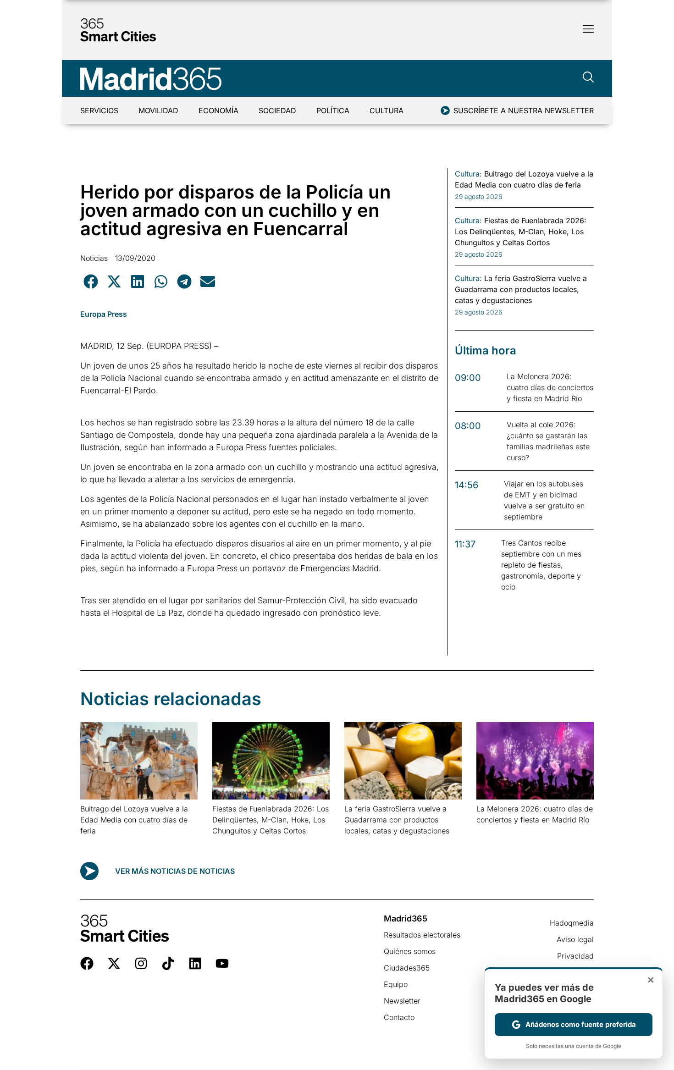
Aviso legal (575, 939)
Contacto (399, 1017)
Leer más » (94, 842)
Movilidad (158, 110)
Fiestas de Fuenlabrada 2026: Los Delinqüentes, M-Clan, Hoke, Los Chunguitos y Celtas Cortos (270, 819)
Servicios (99, 110)
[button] (90, 281)
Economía (218, 110)
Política (332, 110)
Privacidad (575, 955)
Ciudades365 (407, 967)
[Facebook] (87, 963)
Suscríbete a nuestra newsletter (523, 110)
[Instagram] (141, 963)
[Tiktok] (168, 963)
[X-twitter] (114, 963)
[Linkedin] (195, 963)
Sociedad (277, 110)
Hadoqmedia (572, 922)
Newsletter (402, 1000)
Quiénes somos (410, 951)
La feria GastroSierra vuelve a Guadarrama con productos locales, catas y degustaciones (396, 819)
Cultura (386, 110)
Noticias (94, 258)
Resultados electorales (422, 934)
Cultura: (468, 173)
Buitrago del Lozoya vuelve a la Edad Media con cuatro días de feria (134, 819)
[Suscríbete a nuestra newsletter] (445, 110)
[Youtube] (222, 963)
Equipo (396, 984)
